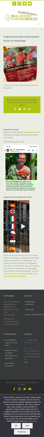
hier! (23, 142)
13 (32, 351)
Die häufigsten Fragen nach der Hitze (11, 342)
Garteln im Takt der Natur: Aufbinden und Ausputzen (11, 354)
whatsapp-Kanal (30, 132)
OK (16, 426)
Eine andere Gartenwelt (9, 364)
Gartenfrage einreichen (30, 303)
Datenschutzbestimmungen (32, 314)
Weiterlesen (32, 421)
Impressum (29, 309)
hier (9, 132)
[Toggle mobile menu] (39, 24)
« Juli (26, 362)
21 (34, 354)
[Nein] (41, 415)
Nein (27, 426)
